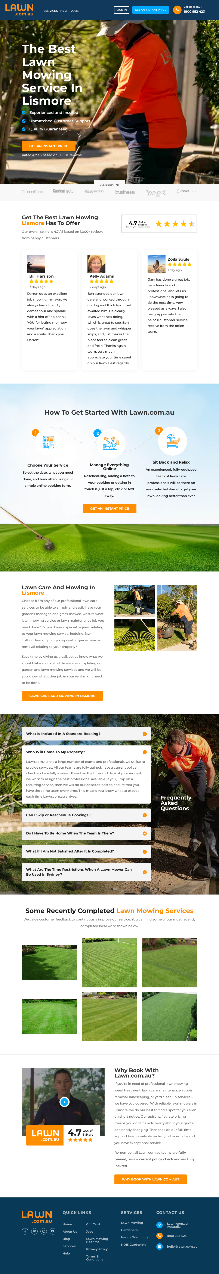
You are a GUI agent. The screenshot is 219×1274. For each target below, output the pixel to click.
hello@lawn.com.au (182, 1246)
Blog (66, 1239)
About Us (70, 1231)
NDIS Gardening (133, 1245)
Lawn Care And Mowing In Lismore (62, 696)
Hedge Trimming (134, 1237)
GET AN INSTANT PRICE (150, 9)
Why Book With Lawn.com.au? (150, 1179)
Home (67, 1224)
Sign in (122, 9)
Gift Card (93, 1224)
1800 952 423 (194, 11)
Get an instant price (109, 508)
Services (51, 10)
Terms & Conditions (94, 1257)
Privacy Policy (97, 1249)
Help (64, 10)
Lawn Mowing (132, 1223)
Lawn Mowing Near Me (97, 1240)
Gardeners (129, 1230)
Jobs (74, 10)
